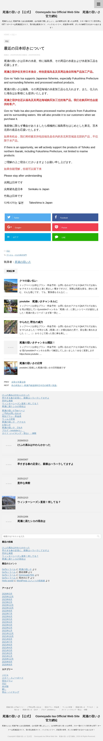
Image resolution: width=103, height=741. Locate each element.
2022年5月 (7, 619)
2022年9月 (7, 611)
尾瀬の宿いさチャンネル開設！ (37, 342)
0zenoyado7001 (26, 575)
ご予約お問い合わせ (11, 413)
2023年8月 (7, 599)
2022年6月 (7, 616)
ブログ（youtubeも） (13, 430)
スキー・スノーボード (12, 678)
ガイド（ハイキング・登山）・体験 (19, 433)
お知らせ (6, 425)
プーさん (9, 255)
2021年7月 (7, 642)
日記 (8, 251)
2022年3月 (7, 625)
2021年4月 (7, 648)
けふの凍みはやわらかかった (16, 395)
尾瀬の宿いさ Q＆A (12, 427)
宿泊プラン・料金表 (11, 416)
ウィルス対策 (8, 419)
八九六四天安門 (20, 255)
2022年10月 (8, 608)
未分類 (5, 686)
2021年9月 (7, 639)
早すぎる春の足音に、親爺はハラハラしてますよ (25, 398)
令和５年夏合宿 (18, 382)
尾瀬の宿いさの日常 (30, 363)
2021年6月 (7, 645)
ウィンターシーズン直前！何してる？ (20, 403)
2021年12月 (8, 633)
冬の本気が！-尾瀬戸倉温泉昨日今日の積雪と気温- (34, 385)
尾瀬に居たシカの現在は (14, 406)
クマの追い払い (28, 280)
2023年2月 (7, 602)
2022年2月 (7, 628)
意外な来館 (7, 401)
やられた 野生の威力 (31, 322)
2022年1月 (7, 630)
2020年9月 (7, 662)
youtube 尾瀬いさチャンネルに (38, 301)
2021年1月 (7, 656)
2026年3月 (7, 594)
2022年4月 (7, 622)
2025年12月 (8, 596)
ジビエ (5, 675)
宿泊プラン (7, 681)
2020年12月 (8, 659)
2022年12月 (8, 605)
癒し (4, 689)
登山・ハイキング (10, 692)
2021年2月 (7, 653)
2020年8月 (7, 665)
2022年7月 (7, 613)
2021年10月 (8, 636)
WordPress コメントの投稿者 (31, 581)
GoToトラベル (9, 569)
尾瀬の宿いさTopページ (13, 410)
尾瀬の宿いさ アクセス (14, 422)
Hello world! (7, 581)
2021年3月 (7, 650)
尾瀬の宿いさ (23, 261)
